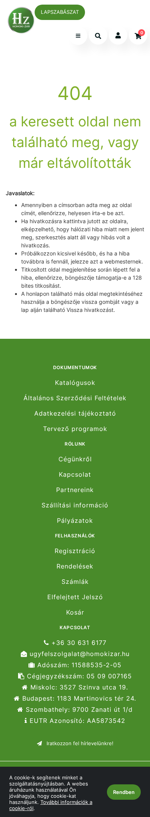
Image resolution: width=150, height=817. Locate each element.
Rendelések (75, 566)
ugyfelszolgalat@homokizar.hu (78, 654)
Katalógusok (75, 382)
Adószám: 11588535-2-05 (78, 665)
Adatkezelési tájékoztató (75, 413)
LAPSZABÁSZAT (60, 12)
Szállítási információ (75, 505)
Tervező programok (75, 429)
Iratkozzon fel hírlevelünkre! (79, 743)
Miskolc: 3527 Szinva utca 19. (78, 687)
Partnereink (75, 490)
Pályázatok (75, 520)
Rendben (124, 792)
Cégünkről (75, 459)
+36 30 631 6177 (78, 642)
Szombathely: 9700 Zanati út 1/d (78, 709)
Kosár (75, 612)
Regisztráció (75, 551)
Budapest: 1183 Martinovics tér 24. (78, 698)
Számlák (75, 581)
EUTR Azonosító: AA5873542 (76, 720)
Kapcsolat (75, 474)
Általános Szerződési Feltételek (75, 398)
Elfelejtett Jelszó (75, 597)
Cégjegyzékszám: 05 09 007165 (78, 676)
